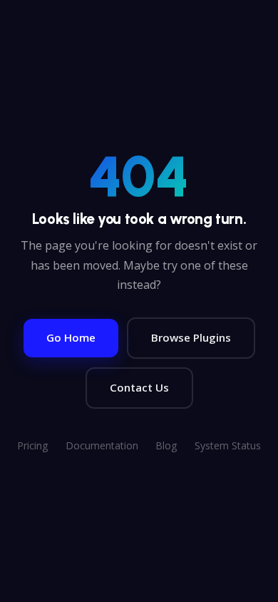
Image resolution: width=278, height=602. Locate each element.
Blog (166, 445)
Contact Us (139, 387)
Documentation (102, 445)
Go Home (71, 337)
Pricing (32, 445)
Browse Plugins (191, 337)
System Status (228, 445)
